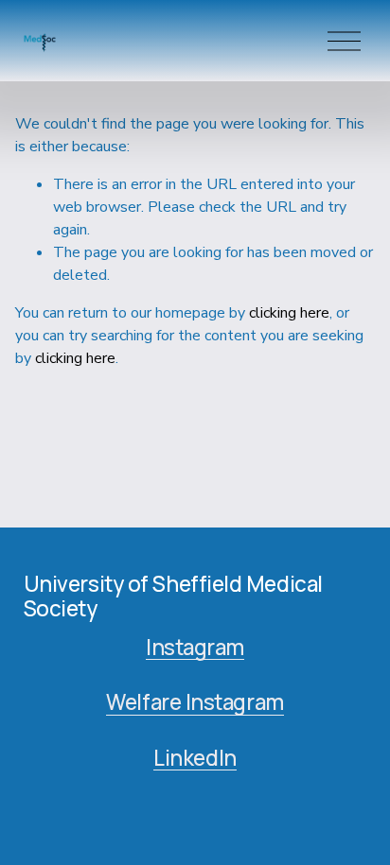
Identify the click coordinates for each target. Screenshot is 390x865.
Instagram (195, 647)
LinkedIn (194, 758)
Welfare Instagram (194, 702)
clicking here (289, 313)
